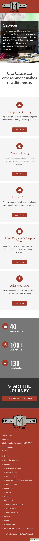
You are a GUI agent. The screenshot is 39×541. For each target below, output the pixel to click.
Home (6, 456)
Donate (7, 516)
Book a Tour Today (13, 512)
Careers (7, 520)
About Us (7, 496)
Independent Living (13, 468)
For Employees (10, 524)
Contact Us (8, 500)
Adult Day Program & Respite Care (19, 480)
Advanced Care (12, 484)
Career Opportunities (14, 504)
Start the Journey (11, 460)
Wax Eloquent (27, 534)
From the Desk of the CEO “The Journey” (19, 528)
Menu (8, 492)
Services (7, 464)
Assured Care (11, 476)
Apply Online (11, 508)
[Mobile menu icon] (35, 6)
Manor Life (8, 488)
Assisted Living (12, 472)
